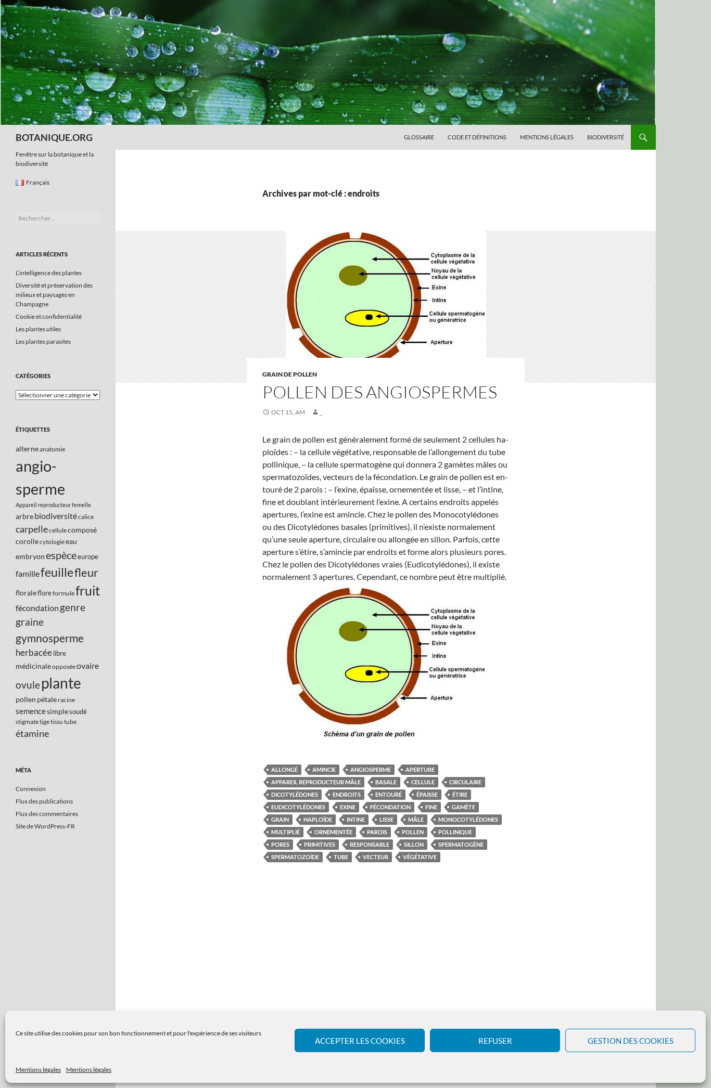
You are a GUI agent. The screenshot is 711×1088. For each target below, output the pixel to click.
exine (347, 807)
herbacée (34, 652)
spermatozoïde (295, 856)
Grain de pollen (289, 374)
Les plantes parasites (43, 341)
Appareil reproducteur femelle (53, 504)
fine (431, 807)
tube (341, 856)
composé (82, 529)
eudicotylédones (298, 807)
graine (30, 622)
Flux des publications (44, 801)
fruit (87, 590)
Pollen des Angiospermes (379, 392)
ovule (28, 685)
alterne (27, 448)
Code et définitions (477, 137)
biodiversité (55, 516)
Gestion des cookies (631, 1040)
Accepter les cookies (360, 1040)
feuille (57, 572)
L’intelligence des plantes (49, 273)
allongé (284, 769)
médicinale (33, 666)
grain (280, 819)
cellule (423, 782)
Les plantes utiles (38, 329)
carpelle (32, 529)
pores (280, 844)
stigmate (27, 721)
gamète (463, 807)
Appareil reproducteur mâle (316, 782)
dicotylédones (294, 794)
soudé (78, 711)
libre (59, 653)
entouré (388, 794)
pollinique (455, 831)
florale (26, 592)
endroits (347, 794)
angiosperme (370, 769)
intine (356, 819)
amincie (324, 769)
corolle (27, 541)
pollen (413, 831)
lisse (386, 819)
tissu (56, 721)
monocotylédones (468, 819)
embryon (30, 556)
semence (31, 711)
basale (386, 782)
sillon (414, 844)
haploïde (317, 819)
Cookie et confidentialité (49, 316)
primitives (319, 844)
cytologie (52, 541)
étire (459, 794)
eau (71, 541)
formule (63, 593)
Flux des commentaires (47, 814)
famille (28, 573)
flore (44, 593)
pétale (47, 699)
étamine (32, 733)
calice (86, 517)
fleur (86, 572)
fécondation (390, 807)
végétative (420, 856)
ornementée (333, 831)
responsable (369, 844)
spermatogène (461, 844)
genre (72, 607)
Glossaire (419, 137)
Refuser (495, 1040)
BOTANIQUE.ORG (54, 137)
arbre (24, 516)
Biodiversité (605, 137)
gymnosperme (50, 637)
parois (377, 831)
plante (61, 683)
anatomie (52, 449)
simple (57, 711)
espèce (61, 555)
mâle (416, 819)
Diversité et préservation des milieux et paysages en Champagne (54, 294)
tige (44, 721)
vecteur (375, 856)
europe (88, 556)
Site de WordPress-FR (45, 826)
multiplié (285, 831)
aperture (420, 769)
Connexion (31, 789)
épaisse (427, 794)
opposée (63, 666)
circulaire (465, 782)
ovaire (88, 665)
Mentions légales (38, 1069)
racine (66, 700)
